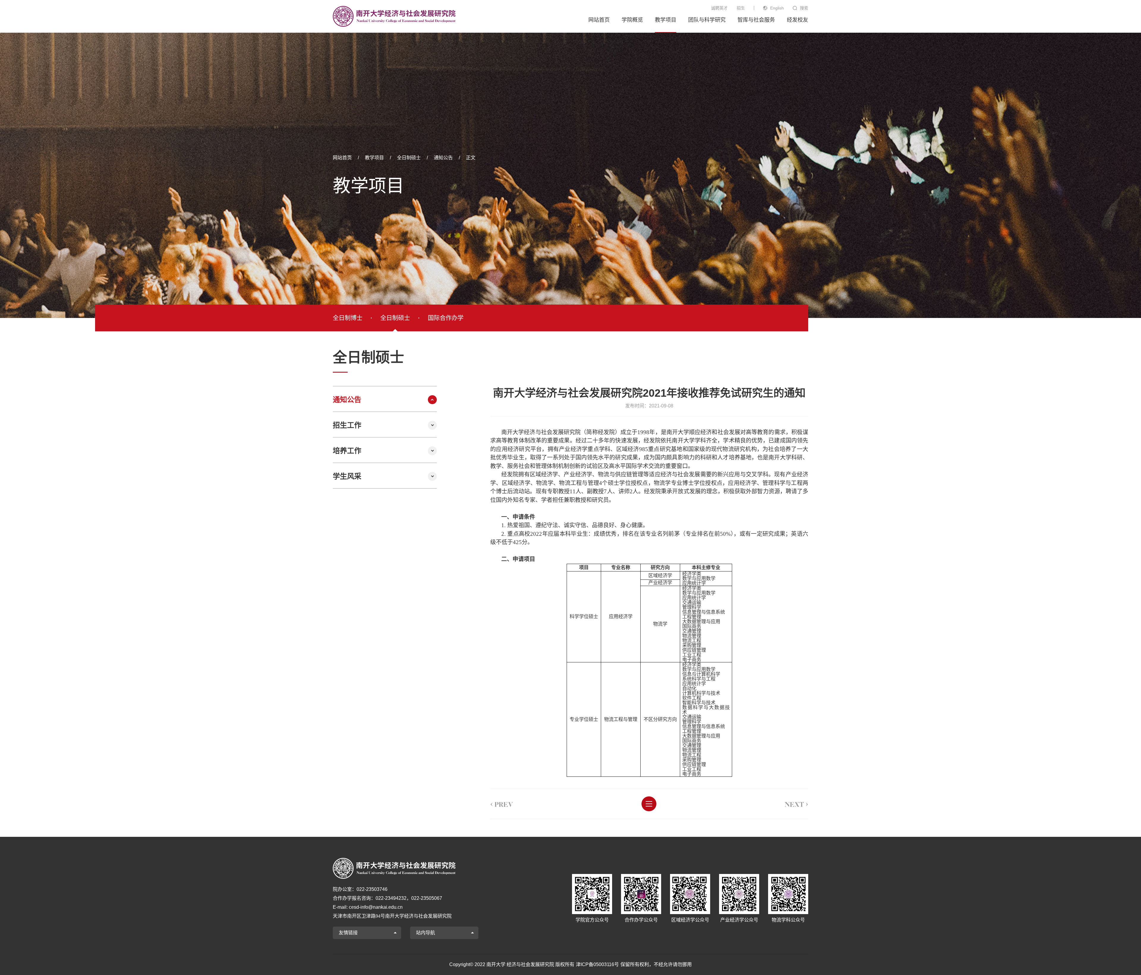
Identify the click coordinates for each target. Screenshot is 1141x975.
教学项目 (665, 20)
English (777, 8)
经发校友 (797, 20)
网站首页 (599, 20)
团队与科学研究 (707, 20)
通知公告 (443, 157)
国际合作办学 (446, 318)
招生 (741, 8)
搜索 (804, 8)
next (796, 803)
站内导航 (425, 932)
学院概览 (632, 20)
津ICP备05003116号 (597, 964)
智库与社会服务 (756, 20)
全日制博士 (348, 318)
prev (501, 803)
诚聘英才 (719, 8)
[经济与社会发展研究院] (394, 16)
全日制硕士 (409, 157)
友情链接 (348, 932)
